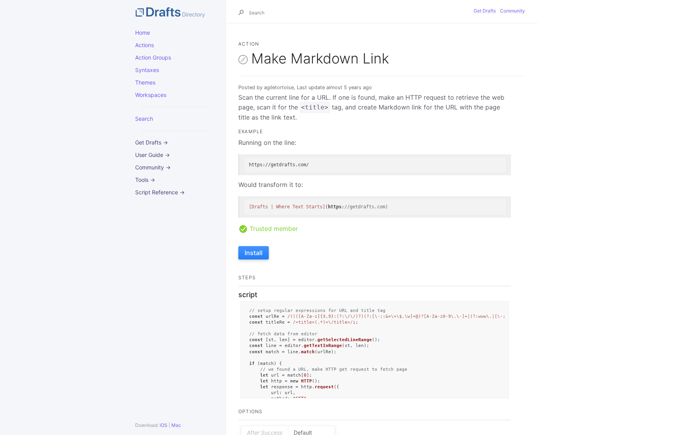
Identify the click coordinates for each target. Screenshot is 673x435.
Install (254, 253)
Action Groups (153, 57)
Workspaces (150, 95)
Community (512, 11)
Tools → (145, 179)
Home (142, 32)
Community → (153, 167)
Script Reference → (160, 192)
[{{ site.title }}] (174, 11)
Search (144, 118)
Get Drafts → (151, 142)
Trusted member (273, 228)
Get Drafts (485, 11)
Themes (145, 82)
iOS (163, 425)
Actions (144, 45)
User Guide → (152, 154)
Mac (176, 425)
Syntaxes (147, 70)
